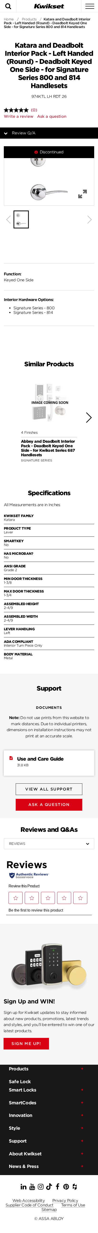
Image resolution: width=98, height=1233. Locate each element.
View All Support (49, 789)
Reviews (17, 844)
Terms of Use (73, 1205)
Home (9, 19)
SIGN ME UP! (26, 1043)
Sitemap (49, 1209)
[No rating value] (17, 110)
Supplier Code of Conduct (29, 1205)
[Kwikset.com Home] (49, 6)
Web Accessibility (28, 1200)
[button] (49, 175)
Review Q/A (23, 133)
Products (29, 19)
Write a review (18, 116)
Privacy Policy (65, 1200)
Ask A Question (48, 804)
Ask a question (51, 116)
